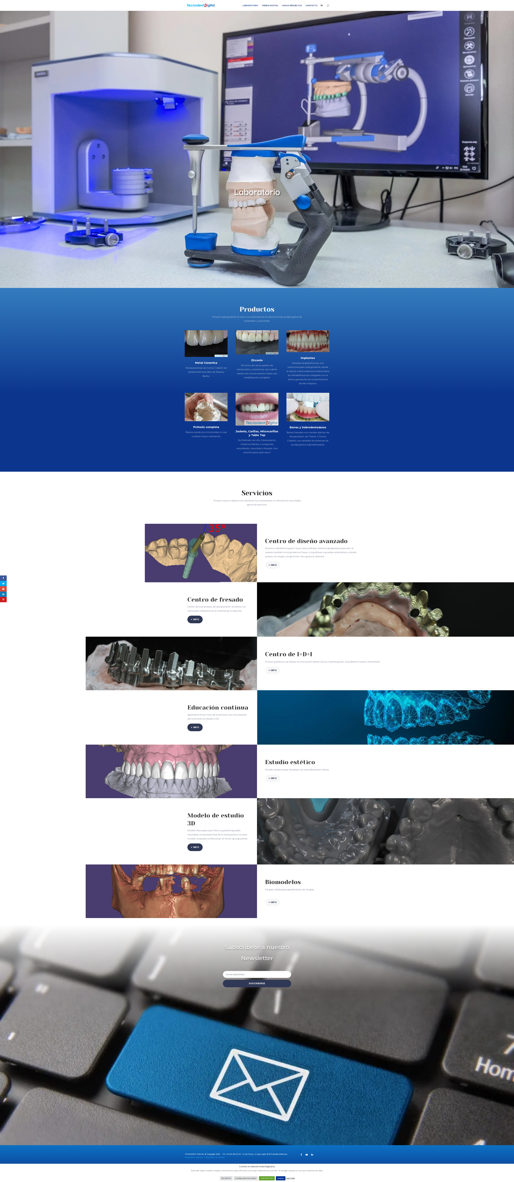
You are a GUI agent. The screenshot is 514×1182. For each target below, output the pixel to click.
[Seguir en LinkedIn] (312, 1155)
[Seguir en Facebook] (301, 1155)
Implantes (308, 358)
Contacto (311, 5)
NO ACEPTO (226, 1178)
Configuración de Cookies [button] (245, 1178)
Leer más (290, 1178)
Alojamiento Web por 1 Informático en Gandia (205, 1157)
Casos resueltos (292, 5)
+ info (273, 565)
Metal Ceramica (206, 362)
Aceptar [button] (280, 1178)
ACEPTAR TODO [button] (267, 1178)
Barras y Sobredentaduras (308, 427)
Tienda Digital (270, 5)
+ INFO (195, 619)
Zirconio (257, 360)
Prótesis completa (206, 427)
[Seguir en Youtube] (307, 1155)
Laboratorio (250, 5)
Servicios (257, 493)
